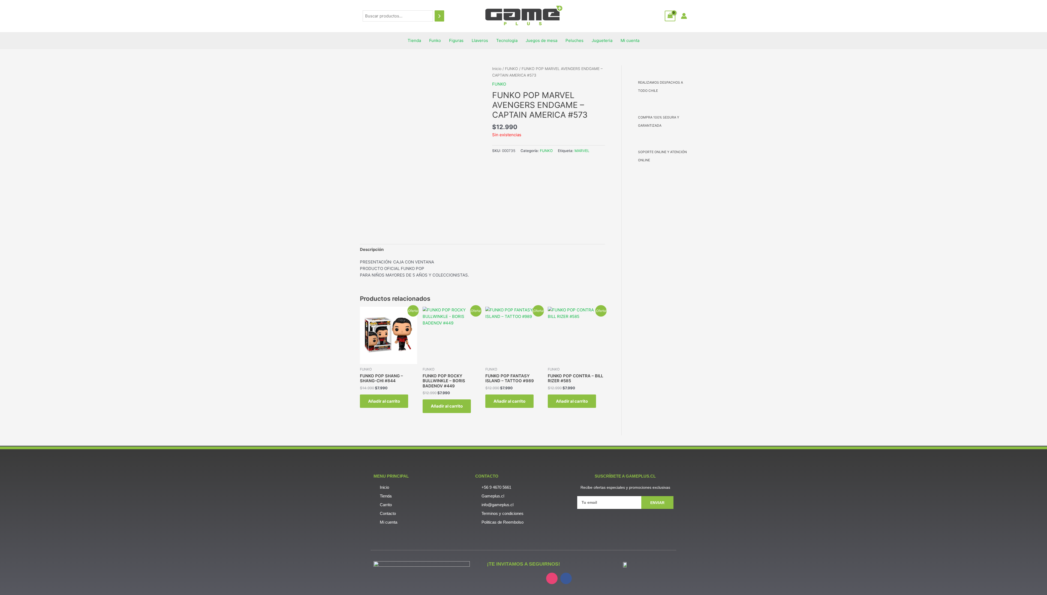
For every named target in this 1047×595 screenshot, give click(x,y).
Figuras (456, 40)
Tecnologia (507, 40)
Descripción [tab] (372, 249)
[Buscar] (439, 16)
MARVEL (581, 150)
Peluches (574, 40)
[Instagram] (552, 578)
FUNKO (511, 68)
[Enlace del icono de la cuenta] (684, 16)
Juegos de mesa (541, 40)
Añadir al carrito (384, 401)
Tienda (414, 40)
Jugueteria (602, 40)
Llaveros (480, 40)
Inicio (496, 68)
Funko (435, 40)
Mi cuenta (630, 40)
